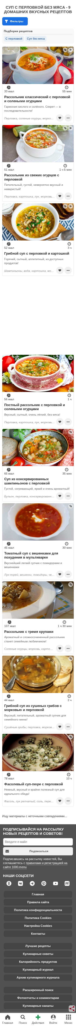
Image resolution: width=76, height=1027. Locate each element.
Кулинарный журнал (38, 969)
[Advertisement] (38, 315)
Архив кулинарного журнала (38, 977)
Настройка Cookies (38, 925)
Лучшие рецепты (38, 946)
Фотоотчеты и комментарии (38, 998)
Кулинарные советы (38, 954)
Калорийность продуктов (38, 961)
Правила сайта (38, 902)
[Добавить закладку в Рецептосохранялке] (59, 118)
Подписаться (38, 851)
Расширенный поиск (38, 990)
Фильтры (16, 21)
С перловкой (13, 38)
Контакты (38, 933)
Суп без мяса (36, 38)
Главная (38, 894)
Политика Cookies (38, 918)
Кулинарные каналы (38, 1005)
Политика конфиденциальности (38, 910)
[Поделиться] (72, 1008)
